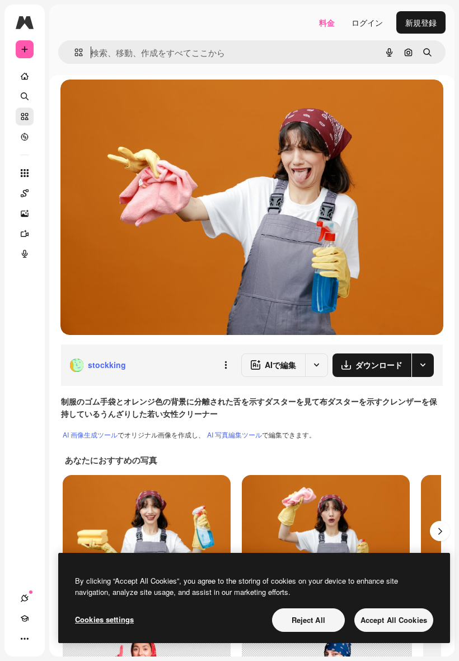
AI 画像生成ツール (90, 434)
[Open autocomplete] (74, 52)
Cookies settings (104, 619)
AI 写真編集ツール (234, 434)
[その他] (25, 639)
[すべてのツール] (25, 173)
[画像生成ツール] (25, 213)
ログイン (367, 22)
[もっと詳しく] (25, 137)
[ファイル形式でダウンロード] (422, 365)
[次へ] (440, 531)
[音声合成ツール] (25, 254)
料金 (327, 22)
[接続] (25, 598)
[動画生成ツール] (25, 234)
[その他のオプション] (225, 365)
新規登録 (421, 22)
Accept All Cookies (393, 620)
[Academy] (25, 618)
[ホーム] (25, 76)
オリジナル (137, 100)
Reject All (308, 620)
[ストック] (25, 116)
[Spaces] (25, 193)
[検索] (25, 96)
